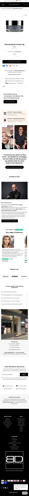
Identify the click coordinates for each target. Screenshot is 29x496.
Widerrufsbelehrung (7, 422)
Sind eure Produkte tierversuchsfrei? (9, 291)
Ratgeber (15, 444)
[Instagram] (3, 488)
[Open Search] (24, 4)
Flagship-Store (21, 420)
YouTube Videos (14, 448)
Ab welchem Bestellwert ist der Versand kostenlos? (12, 294)
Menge (14, 54)
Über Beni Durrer (21, 418)
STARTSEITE (9, 8)
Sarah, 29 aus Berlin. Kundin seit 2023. (14, 167)
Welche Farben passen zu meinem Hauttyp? (10, 301)
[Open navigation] (4, 4)
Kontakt (21, 428)
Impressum (7, 418)
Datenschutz (7, 420)
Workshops (14, 439)
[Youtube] (5, 488)
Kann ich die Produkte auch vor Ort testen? (10, 298)
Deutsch (19, 0)
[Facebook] (1, 488)
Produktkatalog (21, 424)
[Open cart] (27, 4)
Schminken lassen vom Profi (14, 443)
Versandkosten (18, 51)
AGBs (8, 426)
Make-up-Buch (21, 422)
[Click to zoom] (25, 15)
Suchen (21, 430)
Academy (14, 441)
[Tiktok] (7, 488)
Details (3, 86)
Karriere (21, 426)
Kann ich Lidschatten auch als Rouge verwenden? (11, 304)
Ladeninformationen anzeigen (14, 74)
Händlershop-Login (14, 446)
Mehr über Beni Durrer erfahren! (10, 220)
